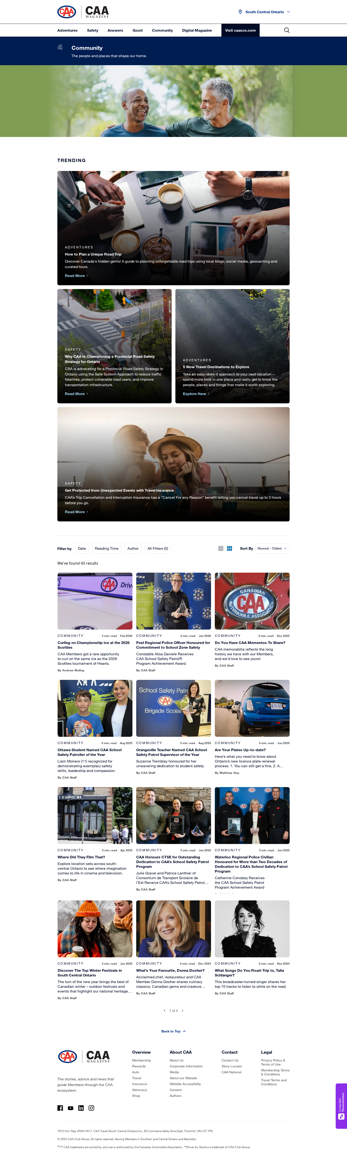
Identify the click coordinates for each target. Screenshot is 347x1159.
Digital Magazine (197, 30)
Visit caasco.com (240, 30)
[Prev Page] (164, 1011)
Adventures (67, 30)
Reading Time (106, 548)
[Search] (287, 30)
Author (133, 548)
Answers (115, 30)
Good (138, 30)
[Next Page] (183, 1011)
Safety (92, 30)
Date (82, 548)
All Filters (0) (158, 548)
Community (162, 30)
